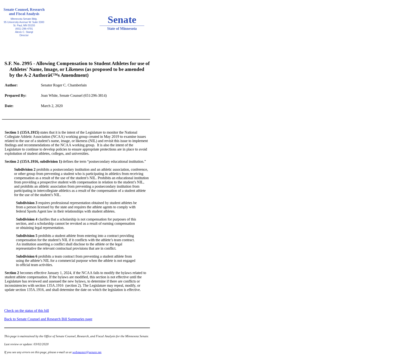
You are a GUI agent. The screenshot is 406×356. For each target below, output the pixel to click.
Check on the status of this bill (26, 311)
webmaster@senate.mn (87, 352)
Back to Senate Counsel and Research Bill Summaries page (48, 319)
